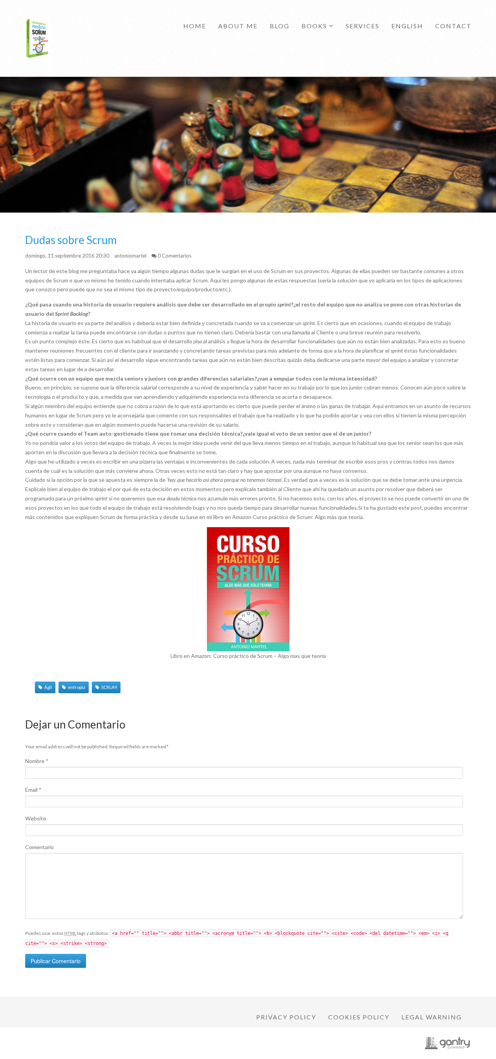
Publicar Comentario (56, 961)
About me (238, 25)
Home (194, 25)
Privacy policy (286, 1017)
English (407, 25)
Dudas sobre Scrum (71, 239)
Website (35, 818)
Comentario (39, 847)
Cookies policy (358, 1017)
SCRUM (109, 687)
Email (33, 789)
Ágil (48, 687)
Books (314, 25)
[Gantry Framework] (447, 1043)
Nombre (36, 761)
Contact (453, 25)
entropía (76, 687)
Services (362, 25)
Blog (279, 25)
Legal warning (431, 1017)
